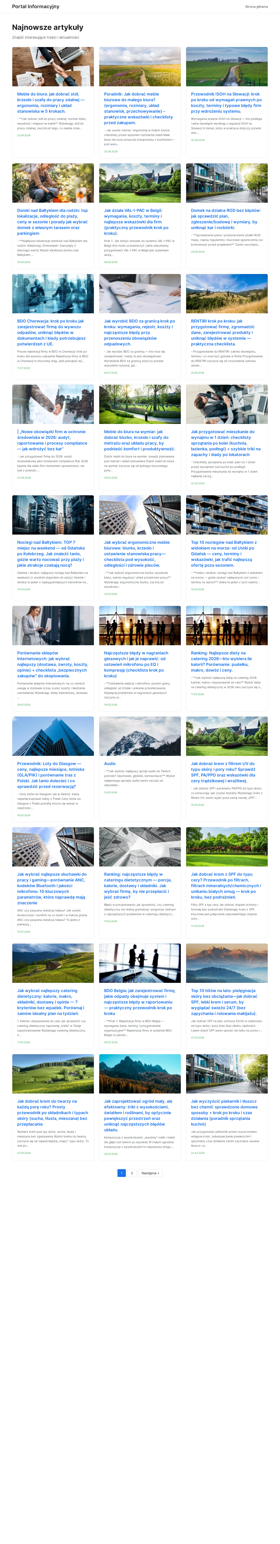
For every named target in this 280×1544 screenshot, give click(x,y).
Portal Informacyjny (35, 6)
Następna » (150, 1173)
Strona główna (256, 6)
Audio (110, 763)
